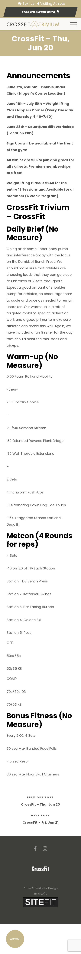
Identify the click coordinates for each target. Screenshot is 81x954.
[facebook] (35, 849)
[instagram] (45, 849)
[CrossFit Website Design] (40, 902)
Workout (15, 939)
